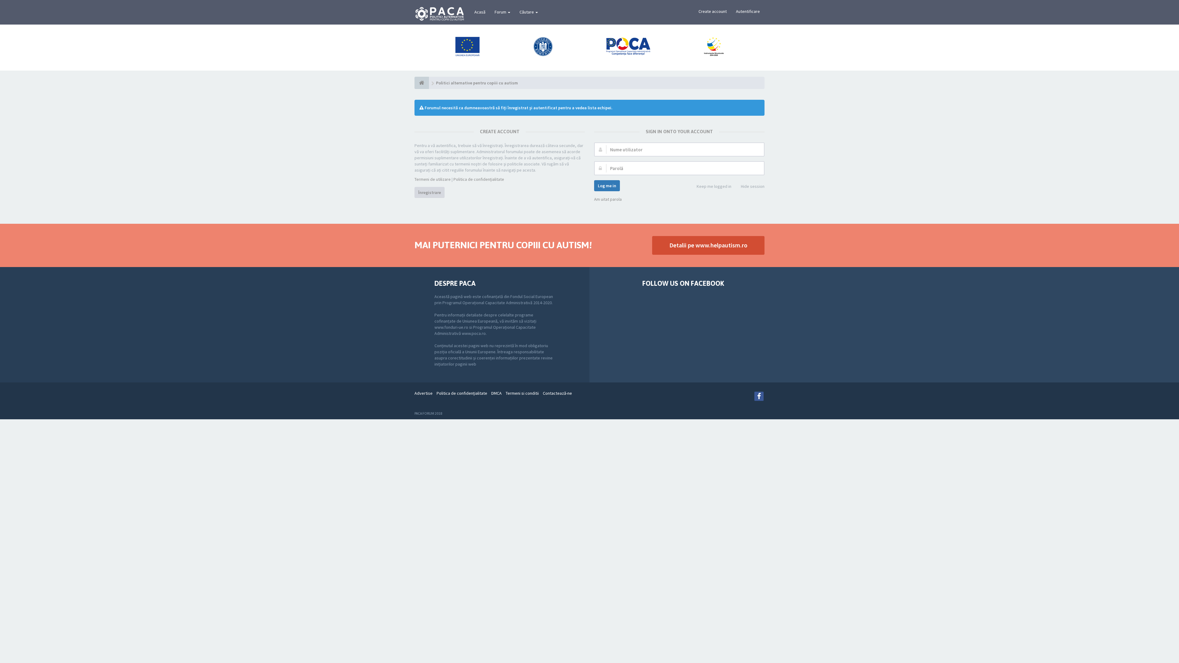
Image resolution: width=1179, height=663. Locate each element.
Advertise (423, 393)
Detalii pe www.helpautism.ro (708, 245)
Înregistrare (429, 192)
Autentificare (748, 11)
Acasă (479, 12)
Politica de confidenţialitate (478, 179)
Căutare (527, 12)
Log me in (607, 185)
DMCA (496, 393)
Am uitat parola (608, 199)
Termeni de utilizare (432, 179)
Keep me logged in (714, 186)
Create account (712, 11)
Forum (501, 12)
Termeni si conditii (522, 393)
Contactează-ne (557, 393)
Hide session (753, 186)
